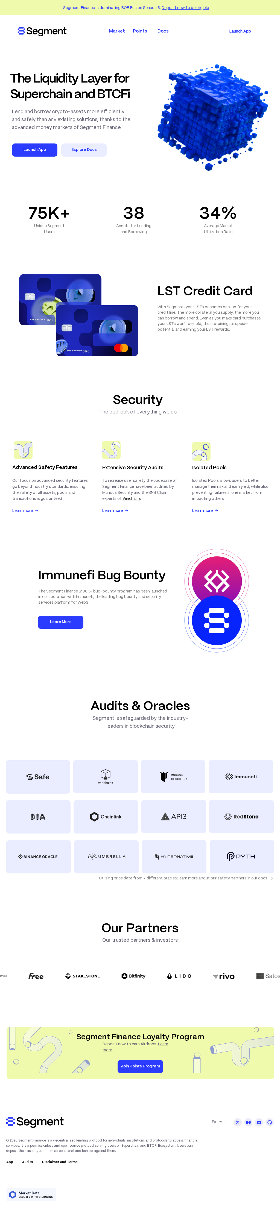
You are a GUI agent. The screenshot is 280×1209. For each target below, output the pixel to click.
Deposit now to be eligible (185, 8)
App (9, 1162)
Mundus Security (117, 493)
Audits (27, 1162)
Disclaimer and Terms (60, 1162)
